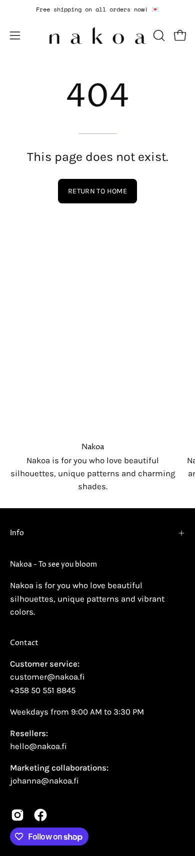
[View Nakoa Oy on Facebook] (40, 815)
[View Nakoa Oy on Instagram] (17, 815)
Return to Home (97, 191)
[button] (158, 35)
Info (17, 533)
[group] (97, 9)
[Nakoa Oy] (98, 35)
